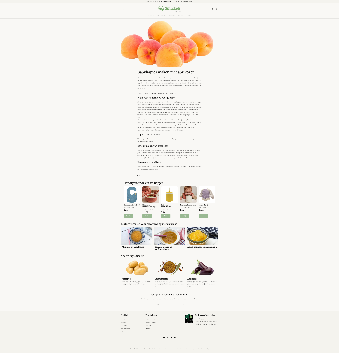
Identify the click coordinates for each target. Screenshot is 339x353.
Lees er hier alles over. (210, 324)
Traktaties (124, 325)
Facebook (148, 325)
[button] (123, 9)
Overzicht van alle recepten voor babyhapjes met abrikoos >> (156, 93)
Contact (123, 332)
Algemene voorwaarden (173, 349)
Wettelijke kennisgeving (203, 349)
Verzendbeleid (183, 349)
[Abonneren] (183, 304)
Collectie (123, 322)
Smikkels (136, 349)
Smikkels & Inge (125, 328)
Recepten (123, 319)
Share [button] (140, 175)
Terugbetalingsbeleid (161, 349)
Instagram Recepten (151, 319)
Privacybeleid (152, 349)
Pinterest (148, 328)
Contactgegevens (192, 349)
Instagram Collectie (151, 322)
